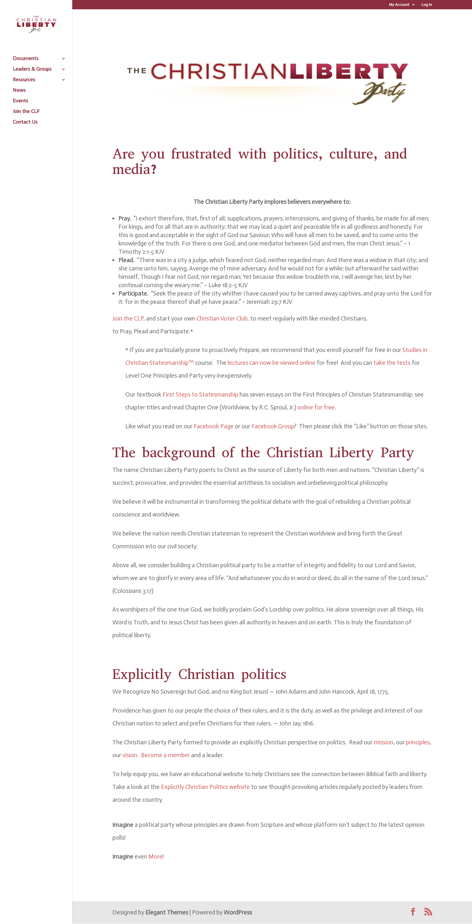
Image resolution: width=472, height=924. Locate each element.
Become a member (165, 755)
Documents (26, 58)
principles (418, 742)
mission (383, 742)
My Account (399, 5)
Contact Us (25, 122)
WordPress (238, 912)
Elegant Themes (166, 912)
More (155, 856)
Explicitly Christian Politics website (205, 787)
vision (129, 755)
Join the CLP (26, 111)
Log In (427, 5)
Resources (24, 79)
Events (20, 101)
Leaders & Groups (32, 69)
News (19, 90)
